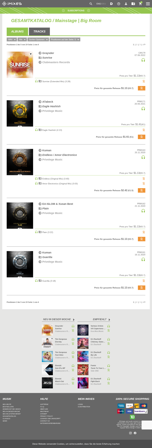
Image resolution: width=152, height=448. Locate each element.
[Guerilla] (20, 264)
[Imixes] (12, 3)
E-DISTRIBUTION (84, 407)
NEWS (5, 421)
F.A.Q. (42, 407)
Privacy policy (46, 416)
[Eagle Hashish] (20, 113)
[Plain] (20, 215)
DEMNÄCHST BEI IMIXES (12, 409)
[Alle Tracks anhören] (143, 61)
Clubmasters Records (56, 62)
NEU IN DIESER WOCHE (11, 411)
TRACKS (39, 31)
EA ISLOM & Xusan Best (57, 203)
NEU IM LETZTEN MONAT (12, 414)
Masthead (44, 411)
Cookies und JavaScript (50, 418)
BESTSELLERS (8, 407)
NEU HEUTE (7, 404)
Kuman (46, 150)
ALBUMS (17, 31)
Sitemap (43, 414)
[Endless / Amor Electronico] (20, 162)
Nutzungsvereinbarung (50, 423)
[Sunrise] (20, 65)
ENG (98, 4)
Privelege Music (52, 110)
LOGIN (80, 404)
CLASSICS (6, 418)
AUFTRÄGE (44, 404)
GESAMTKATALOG (9, 416)
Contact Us (45, 421)
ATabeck (47, 101)
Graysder (48, 53)
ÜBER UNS (44, 409)
